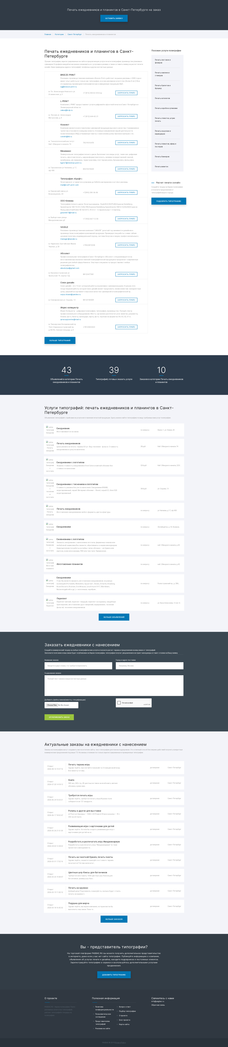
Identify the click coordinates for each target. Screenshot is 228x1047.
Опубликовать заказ (59, 717)
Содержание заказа (53, 673)
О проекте (123, 1016)
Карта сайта (124, 1024)
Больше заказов (114, 919)
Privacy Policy (120, 1043)
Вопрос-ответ (125, 1007)
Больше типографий (60, 340)
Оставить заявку (114, 18)
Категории (59, 34)
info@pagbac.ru (157, 1001)
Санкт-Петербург (75, 34)
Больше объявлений (114, 617)
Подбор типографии (127, 1011)
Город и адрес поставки (126, 660)
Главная (48, 34)
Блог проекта (124, 1020)
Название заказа (51, 660)
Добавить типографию (114, 975)
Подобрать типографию (168, 201)
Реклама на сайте (102, 1028)
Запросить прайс (126, 93)
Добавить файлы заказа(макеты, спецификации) (65, 700)
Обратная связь (158, 1005)
